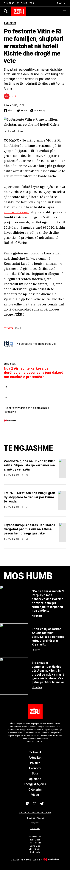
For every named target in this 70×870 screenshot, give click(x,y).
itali (18, 328)
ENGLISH (35, 828)
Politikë (35, 763)
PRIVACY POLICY (35, 818)
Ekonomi (35, 768)
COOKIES (35, 823)
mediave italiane (16, 212)
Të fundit (35, 752)
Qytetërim (35, 789)
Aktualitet (10, 23)
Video (35, 795)
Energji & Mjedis (35, 784)
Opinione (35, 779)
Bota (35, 773)
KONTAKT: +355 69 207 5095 (35, 812)
